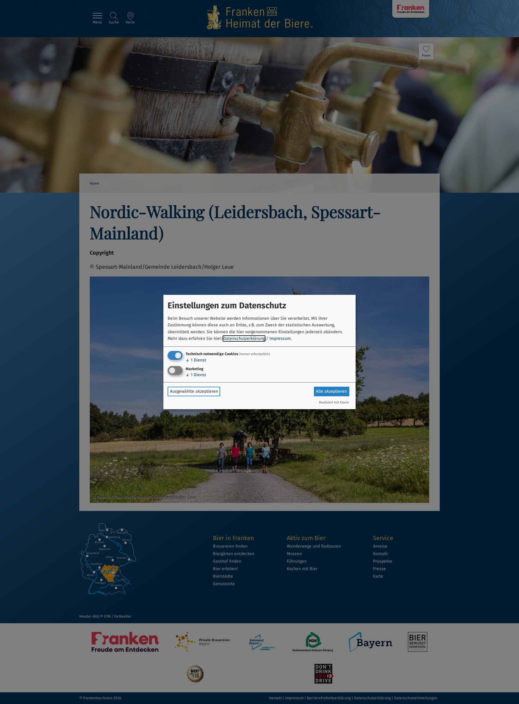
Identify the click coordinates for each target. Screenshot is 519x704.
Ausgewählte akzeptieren (194, 391)
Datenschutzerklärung (244, 338)
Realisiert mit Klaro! (334, 402)
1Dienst (196, 360)
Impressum (280, 338)
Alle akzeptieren (331, 391)
